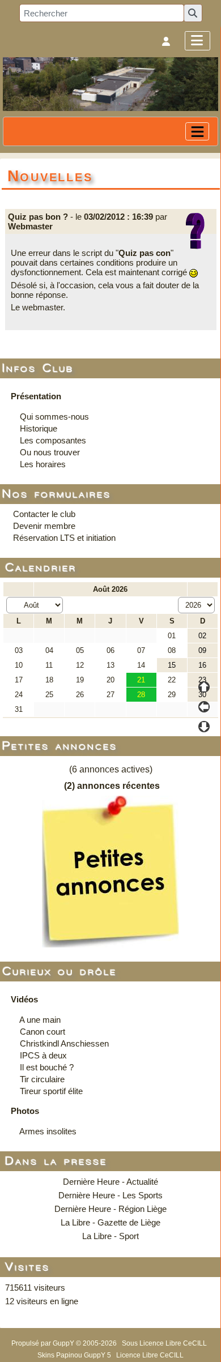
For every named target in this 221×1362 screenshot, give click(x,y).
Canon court (42, 1031)
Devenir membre (44, 526)
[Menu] (197, 40)
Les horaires (43, 464)
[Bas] (204, 726)
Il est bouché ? (47, 1067)
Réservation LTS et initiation (64, 538)
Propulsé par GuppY (43, 1343)
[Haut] (204, 687)
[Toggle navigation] (197, 131)
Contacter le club (44, 514)
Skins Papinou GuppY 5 (75, 1355)
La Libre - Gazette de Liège (110, 1222)
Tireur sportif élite (51, 1091)
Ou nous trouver (50, 452)
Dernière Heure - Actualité (110, 1181)
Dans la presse (57, 1161)
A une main (40, 1019)
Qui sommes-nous (54, 416)
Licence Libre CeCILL (150, 1355)
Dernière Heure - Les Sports (110, 1195)
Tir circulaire (42, 1079)
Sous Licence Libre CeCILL (165, 1343)
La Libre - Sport (110, 1236)
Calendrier (41, 568)
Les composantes (53, 440)
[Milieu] (204, 706)
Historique (38, 428)
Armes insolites (47, 1131)
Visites (28, 1267)
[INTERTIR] (110, 83)
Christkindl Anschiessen (64, 1043)
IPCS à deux (43, 1055)
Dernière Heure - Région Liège (110, 1209)
